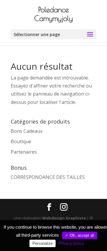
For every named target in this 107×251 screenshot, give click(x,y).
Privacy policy (71, 243)
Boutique (21, 141)
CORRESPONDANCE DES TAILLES (48, 177)
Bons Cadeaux (27, 131)
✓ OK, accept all (79, 235)
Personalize (42, 243)
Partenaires (24, 152)
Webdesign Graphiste (64, 218)
